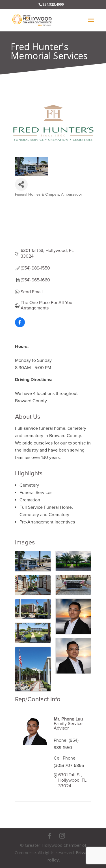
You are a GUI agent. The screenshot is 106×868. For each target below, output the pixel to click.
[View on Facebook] (20, 326)
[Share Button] (21, 184)
